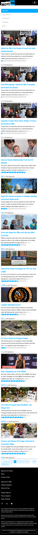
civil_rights (6, 14)
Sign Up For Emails (7, 471)
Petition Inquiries (6, 485)
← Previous (5, 461)
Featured (5, 11)
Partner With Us (6, 493)
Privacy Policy (5, 477)
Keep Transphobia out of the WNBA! (13, 372)
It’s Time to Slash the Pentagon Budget (14, 338)
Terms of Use (5, 488)
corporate (5, 18)
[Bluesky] (12, 503)
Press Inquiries (6, 496)
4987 (34, 461)
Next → (8, 464)
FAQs (2, 474)
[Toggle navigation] (34, 2)
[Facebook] (2, 503)
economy (5, 22)
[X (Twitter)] (7, 503)
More (4, 26)
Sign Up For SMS (6, 482)
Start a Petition (5, 499)
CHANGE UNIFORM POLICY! (11, 305)
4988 (3, 464)
